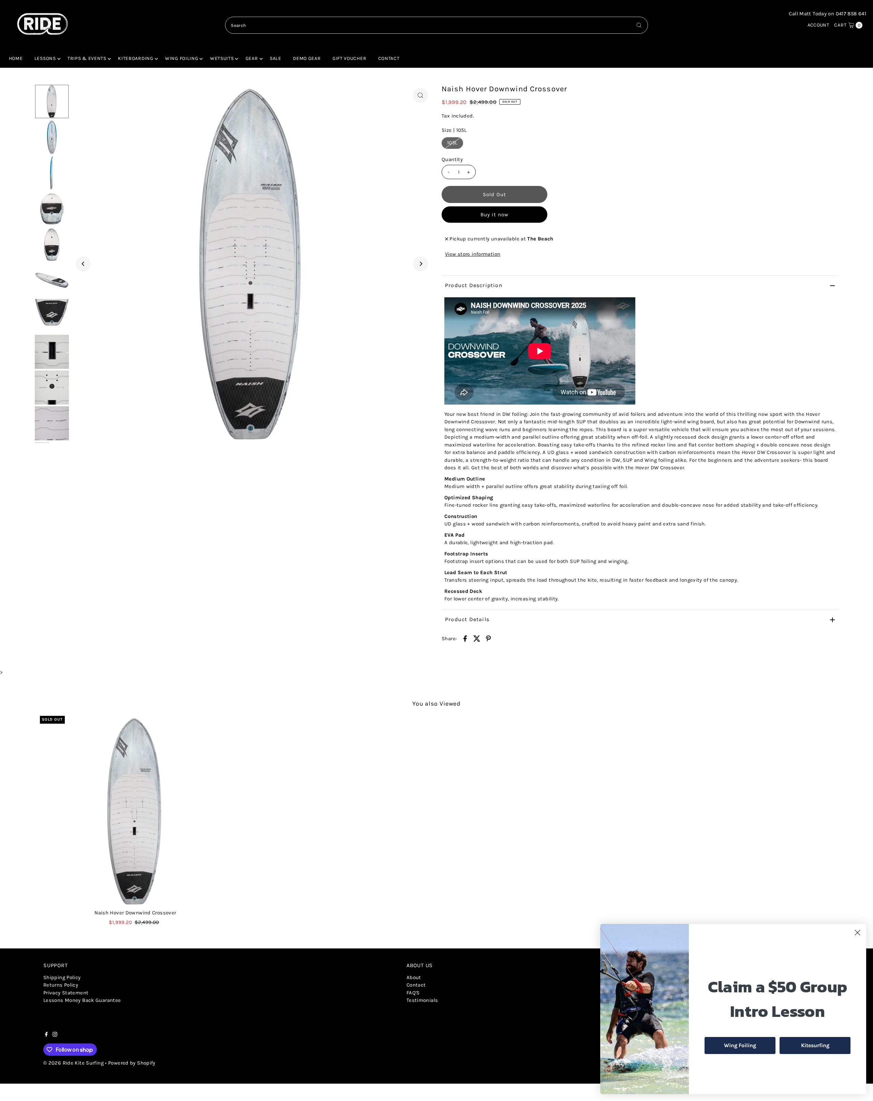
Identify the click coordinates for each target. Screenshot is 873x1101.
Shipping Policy (62, 977)
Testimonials (422, 1000)
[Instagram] (55, 1035)
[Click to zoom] (420, 95)
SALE (275, 58)
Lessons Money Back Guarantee (82, 1000)
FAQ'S (413, 993)
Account (818, 25)
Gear (252, 58)
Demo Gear (307, 58)
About (413, 977)
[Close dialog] (857, 933)
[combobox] (436, 25)
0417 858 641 (851, 14)
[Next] (420, 263)
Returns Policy (60, 985)
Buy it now (494, 214)
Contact (389, 58)
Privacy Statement (65, 993)
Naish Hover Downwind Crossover (135, 913)
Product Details (467, 619)
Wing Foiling (181, 58)
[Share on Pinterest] (488, 638)
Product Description (474, 285)
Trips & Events (87, 58)
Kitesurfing (815, 1045)
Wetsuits (222, 58)
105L (452, 143)
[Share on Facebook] (465, 638)
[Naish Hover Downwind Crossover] (135, 811)
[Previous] (83, 263)
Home (16, 58)
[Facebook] (46, 1035)
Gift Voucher (349, 58)
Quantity (452, 159)
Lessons (45, 58)
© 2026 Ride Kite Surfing (73, 1063)
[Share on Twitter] (477, 638)
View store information (472, 254)
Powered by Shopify (132, 1063)
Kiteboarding (135, 58)
